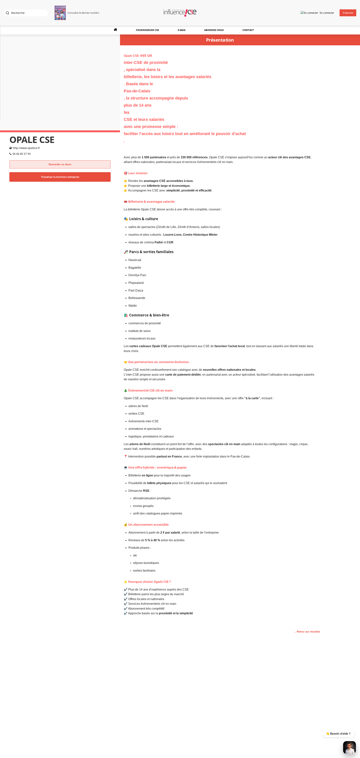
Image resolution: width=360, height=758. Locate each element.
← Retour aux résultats (307, 631)
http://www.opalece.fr (26, 148)
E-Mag (181, 30)
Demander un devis (60, 164)
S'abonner (348, 12)
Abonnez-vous (214, 30)
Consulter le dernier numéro (83, 12)
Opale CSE (161, 582)
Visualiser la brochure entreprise (60, 177)
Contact (248, 30)
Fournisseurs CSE (147, 30)
